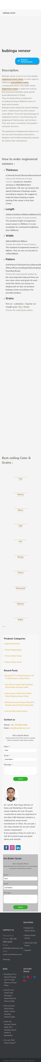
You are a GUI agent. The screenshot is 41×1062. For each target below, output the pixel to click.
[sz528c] (20, 582)
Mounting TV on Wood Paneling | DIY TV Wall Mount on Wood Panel (10, 979)
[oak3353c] (20, 473)
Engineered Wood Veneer (30, 929)
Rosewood (20, 588)
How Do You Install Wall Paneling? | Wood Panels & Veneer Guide (10, 995)
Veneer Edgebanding (13, 650)
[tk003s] (20, 520)
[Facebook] (6, 847)
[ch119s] (20, 566)
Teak (20, 526)
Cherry (20, 572)
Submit (20, 779)
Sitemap (6, 959)
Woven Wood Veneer (13, 656)
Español (28, 950)
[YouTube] (24, 981)
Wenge (20, 557)
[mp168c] (20, 613)
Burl (21, 307)
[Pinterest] (31, 977)
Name (6, 746)
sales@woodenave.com (20, 728)
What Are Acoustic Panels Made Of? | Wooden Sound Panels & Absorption (10, 1028)
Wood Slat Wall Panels (31, 944)
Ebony (20, 510)
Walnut (20, 494)
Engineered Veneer (12, 644)
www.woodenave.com (12, 954)
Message (7, 764)
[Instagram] (12, 847)
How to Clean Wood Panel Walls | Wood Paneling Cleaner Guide (9, 1011)
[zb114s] (20, 598)
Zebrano (20, 604)
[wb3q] (20, 551)
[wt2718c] (20, 488)
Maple (20, 619)
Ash (20, 541)
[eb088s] (20, 504)
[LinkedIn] (18, 847)
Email (6, 755)
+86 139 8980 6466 (18, 725)
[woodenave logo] (10, 4)
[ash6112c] (20, 535)
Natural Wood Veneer (13, 662)
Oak (20, 479)
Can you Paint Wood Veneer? (16, 711)
